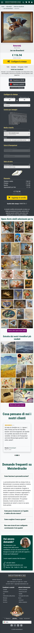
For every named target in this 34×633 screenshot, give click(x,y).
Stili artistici (9, 6)
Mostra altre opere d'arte (17, 405)
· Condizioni (5, 591)
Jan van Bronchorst (8, 8)
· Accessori (20, 600)
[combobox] (17, 105)
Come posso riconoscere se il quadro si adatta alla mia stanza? (16, 512)
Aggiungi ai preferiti (18, 84)
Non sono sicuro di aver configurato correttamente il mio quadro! (15, 526)
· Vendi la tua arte (22, 591)
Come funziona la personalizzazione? (16, 476)
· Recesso (5, 598)
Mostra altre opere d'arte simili (17, 330)
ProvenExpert (13, 448)
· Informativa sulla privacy (9, 596)
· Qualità (20, 594)
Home (2, 6)
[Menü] (2, 2)
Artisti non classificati (19, 6)
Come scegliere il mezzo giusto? (15, 519)
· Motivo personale (22, 589)
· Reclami (5, 600)
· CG (4, 594)
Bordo (5, 103)
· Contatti (5, 589)
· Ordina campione (22, 602)
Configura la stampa (18, 61)
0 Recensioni (20, 87)
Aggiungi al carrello (18, 198)
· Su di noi (5, 602)
